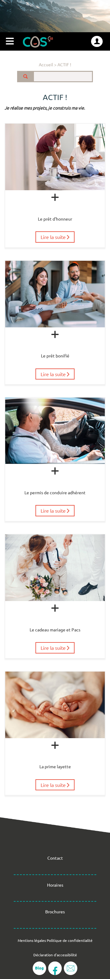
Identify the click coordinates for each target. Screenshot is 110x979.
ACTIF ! (64, 64)
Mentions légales (32, 940)
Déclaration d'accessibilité (55, 954)
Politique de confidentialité (70, 940)
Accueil (46, 64)
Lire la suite (54, 237)
